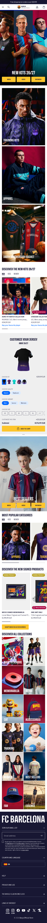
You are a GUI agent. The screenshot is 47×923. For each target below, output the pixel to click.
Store (8, 913)
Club (13, 913)
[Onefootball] (39, 910)
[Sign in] (37, 7)
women (38, 79)
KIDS (23, 79)
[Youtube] (23, 910)
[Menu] (3, 7)
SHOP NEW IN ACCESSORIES (15, 627)
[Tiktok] (29, 910)
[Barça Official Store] (23, 7)
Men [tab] (3, 274)
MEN (9, 79)
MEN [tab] (3, 519)
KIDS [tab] (9, 274)
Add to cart (25, 429)
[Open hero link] (23, 47)
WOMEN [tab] (16, 519)
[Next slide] (43, 302)
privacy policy (20, 843)
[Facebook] (18, 910)
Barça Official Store (26, 918)
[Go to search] (9, 7)
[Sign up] (41, 835)
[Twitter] (34, 910)
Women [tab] (16, 274)
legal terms (10, 843)
